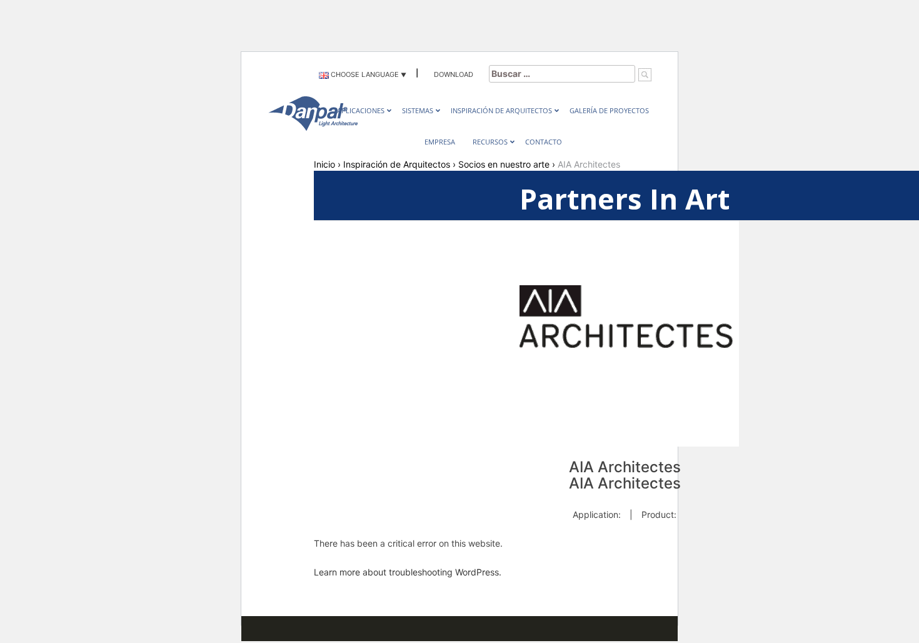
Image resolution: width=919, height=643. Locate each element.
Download (453, 74)
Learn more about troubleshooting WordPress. (407, 572)
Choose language (364, 74)
